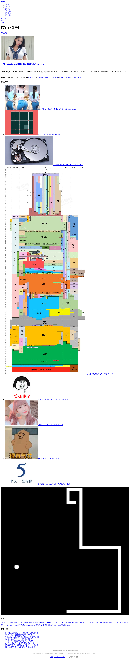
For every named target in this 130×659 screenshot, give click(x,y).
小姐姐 (69, 622)
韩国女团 (58, 625)
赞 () (30, 77)
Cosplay (19, 622)
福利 (125, 622)
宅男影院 (8, 7)
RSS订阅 (4, 18)
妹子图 (49, 622)
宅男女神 (54, 622)
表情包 (42, 625)
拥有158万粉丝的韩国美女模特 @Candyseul (22, 64)
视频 (46, 625)
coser (15, 622)
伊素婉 (28, 622)
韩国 (55, 625)
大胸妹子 (67, 77)
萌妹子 (38, 625)
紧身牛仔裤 (7, 625)
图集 (36, 622)
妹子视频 (8, 13)
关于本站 (75, 650)
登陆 (2, 20)
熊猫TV (112, 622)
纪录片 (11, 625)
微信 (73, 622)
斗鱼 (87, 622)
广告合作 (54, 650)
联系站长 (65, 650)
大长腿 (41, 622)
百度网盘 (120, 622)
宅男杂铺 (8, 11)
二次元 (24, 622)
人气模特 (4, 33)
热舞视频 (107, 622)
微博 (76, 622)
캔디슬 (61, 77)
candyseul (48, 77)
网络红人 (23, 625)
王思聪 (116, 622)
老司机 (33, 625)
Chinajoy (11, 622)
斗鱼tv (90, 622)
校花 (94, 622)
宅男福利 (60, 622)
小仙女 (65, 622)
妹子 (45, 622)
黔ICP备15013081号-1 (59, 657)
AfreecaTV (40, 77)
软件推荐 (8, 9)
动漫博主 (32, 622)
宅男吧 (3, 1)
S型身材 (55, 77)
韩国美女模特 (76, 77)
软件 (52, 625)
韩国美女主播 (65, 625)
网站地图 (70, 650)
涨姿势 (101, 622)
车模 (49, 625)
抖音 (84, 622)
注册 (2, 22)
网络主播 (16, 625)
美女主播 (29, 625)
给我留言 (59, 650)
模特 (97, 622)
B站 (8, 622)
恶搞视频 (79, 622)
